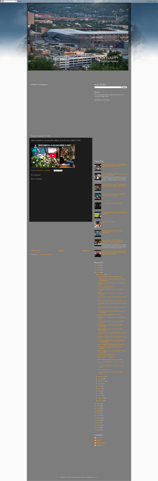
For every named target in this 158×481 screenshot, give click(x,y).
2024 (98, 270)
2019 (98, 410)
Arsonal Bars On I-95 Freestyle (107, 354)
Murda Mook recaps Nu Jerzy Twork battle (110, 359)
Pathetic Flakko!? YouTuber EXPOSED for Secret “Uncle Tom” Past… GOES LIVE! (114, 185)
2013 (98, 425)
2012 (98, 427)
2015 (98, 420)
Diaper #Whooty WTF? (108, 221)
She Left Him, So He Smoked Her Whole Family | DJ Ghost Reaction (113, 194)
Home (61, 251)
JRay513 (98, 437)
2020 (98, 408)
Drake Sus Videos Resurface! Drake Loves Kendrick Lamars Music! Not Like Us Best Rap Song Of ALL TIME (114, 252)
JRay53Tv (99, 440)
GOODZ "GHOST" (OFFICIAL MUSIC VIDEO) (111, 344)
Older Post (86, 251)
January (100, 400)
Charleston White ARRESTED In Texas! (109, 315)
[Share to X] (58, 170)
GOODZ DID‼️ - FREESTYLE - (107, 357)
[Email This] (55, 170)
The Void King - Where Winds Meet (112, 203)
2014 (98, 422)
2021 (98, 406)
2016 (98, 418)
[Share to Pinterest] (61, 170)
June (99, 388)
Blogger (95, 477)
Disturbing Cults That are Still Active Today (110, 276)
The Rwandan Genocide (105, 369)
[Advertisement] (62, 75)
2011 (98, 430)
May (99, 391)
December (101, 274)
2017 (98, 415)
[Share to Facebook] (60, 170)
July (99, 386)
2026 (98, 265)
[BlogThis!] (56, 170)
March (100, 395)
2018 (98, 413)
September (101, 381)
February (101, 398)
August (100, 383)
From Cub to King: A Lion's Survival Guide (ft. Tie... (112, 301)
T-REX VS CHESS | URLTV (105, 287)
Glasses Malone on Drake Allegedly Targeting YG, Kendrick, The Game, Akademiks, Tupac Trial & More (112, 241)
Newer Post (35, 251)
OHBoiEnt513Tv (101, 443)
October (100, 379)
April (99, 393)
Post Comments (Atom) (45, 254)
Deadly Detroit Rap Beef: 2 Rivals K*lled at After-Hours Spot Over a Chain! (114, 165)
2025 (98, 267)
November (101, 376)
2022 (98, 403)
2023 (98, 272)
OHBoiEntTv (100, 445)
